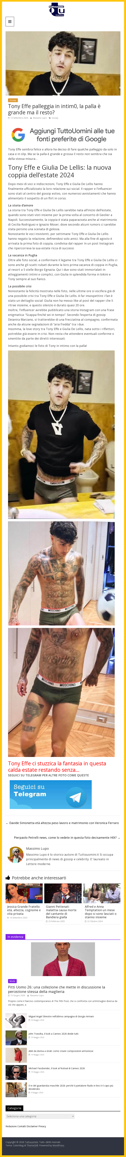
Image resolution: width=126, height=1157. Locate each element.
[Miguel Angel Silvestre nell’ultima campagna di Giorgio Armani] (16, 1014)
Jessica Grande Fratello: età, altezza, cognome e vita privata (24, 910)
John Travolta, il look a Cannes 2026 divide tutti (53, 1033)
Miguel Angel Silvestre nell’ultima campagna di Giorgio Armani (61, 1016)
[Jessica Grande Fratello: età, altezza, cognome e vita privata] (24, 885)
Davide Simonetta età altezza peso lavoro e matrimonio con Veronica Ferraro (62, 823)
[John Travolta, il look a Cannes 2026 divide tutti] (16, 1032)
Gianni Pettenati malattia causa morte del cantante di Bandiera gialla (61, 912)
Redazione (11, 1126)
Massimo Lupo (40, 117)
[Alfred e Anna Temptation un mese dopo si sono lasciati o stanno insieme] (102, 885)
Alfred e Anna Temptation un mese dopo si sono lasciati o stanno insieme (100, 912)
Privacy (42, 1126)
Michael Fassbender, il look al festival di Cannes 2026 (57, 1068)
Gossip (13, 100)
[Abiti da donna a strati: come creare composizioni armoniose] (16, 1049)
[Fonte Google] (63, 135)
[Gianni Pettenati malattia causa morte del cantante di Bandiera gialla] (63, 885)
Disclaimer (32, 1126)
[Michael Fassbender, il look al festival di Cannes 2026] (16, 1066)
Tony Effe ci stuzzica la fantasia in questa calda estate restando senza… (57, 766)
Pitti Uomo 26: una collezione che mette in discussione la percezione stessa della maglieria (56, 989)
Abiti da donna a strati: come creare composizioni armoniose (61, 1051)
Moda (12, 981)
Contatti (21, 1126)
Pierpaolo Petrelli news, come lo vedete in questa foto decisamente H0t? (67, 837)
